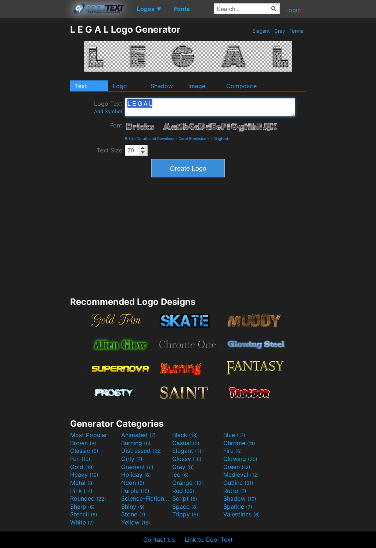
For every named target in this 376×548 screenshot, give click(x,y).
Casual (185, 443)
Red (183, 490)
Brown (83, 443)
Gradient (137, 467)
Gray (279, 31)
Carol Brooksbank (193, 138)
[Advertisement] (35, 134)
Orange (187, 482)
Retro (234, 490)
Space (185, 506)
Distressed (141, 450)
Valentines (241, 514)
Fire (232, 450)
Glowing (240, 458)
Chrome (239, 443)
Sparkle (237, 506)
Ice (180, 474)
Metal (82, 482)
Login (293, 10)
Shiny (133, 506)
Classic (84, 450)
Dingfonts (221, 138)
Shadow (162, 86)
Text (81, 86)
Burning (136, 443)
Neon (132, 482)
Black (185, 435)
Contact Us (159, 539)
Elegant (261, 31)
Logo (120, 86)
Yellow (135, 522)
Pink (81, 490)
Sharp (82, 506)
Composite (241, 86)
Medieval (241, 474)
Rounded (88, 498)
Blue (234, 435)
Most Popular (88, 435)
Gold (82, 467)
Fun (80, 458)
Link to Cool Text (209, 539)
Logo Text (108, 107)
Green (236, 467)
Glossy (187, 458)
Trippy (185, 514)
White (82, 522)
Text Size (109, 150)
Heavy (84, 474)
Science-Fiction (145, 498)
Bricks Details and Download (149, 138)
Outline (238, 482)
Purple (135, 490)
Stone (133, 514)
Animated (138, 435)
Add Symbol (108, 111)
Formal (297, 31)
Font (116, 125)
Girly (131, 458)
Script (184, 498)
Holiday (136, 474)
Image (196, 86)
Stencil (83, 514)
